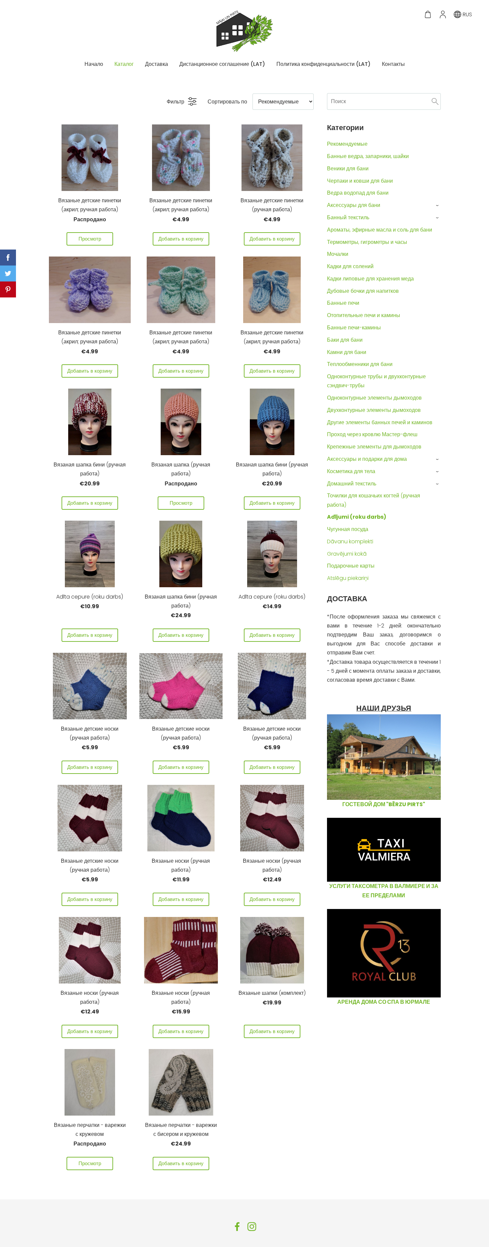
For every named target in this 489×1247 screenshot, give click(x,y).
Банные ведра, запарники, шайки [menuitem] (368, 156)
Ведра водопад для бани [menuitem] (358, 193)
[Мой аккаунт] (442, 14)
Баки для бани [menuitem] (345, 340)
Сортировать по (227, 101)
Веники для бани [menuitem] (348, 168)
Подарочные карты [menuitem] (351, 566)
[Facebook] (237, 1226)
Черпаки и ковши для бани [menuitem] (360, 181)
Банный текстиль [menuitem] (348, 217)
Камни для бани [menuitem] (346, 352)
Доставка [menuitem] (156, 64)
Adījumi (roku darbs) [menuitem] (356, 517)
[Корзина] (427, 14)
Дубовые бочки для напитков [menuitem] (363, 291)
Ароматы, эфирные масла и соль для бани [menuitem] (379, 230)
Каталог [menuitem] (124, 64)
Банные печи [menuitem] (343, 303)
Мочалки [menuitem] (337, 254)
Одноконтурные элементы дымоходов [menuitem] (374, 398)
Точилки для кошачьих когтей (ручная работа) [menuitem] (373, 500)
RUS (466, 14)
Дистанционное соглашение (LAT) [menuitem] (222, 64)
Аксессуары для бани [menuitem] (353, 205)
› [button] (437, 205)
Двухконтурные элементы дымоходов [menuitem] (374, 410)
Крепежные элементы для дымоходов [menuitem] (374, 446)
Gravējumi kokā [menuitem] (347, 554)
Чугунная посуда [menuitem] (347, 529)
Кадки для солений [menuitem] (350, 266)
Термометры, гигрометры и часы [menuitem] (367, 242)
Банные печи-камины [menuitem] (354, 327)
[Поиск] (435, 101)
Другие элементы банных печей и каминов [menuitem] (379, 422)
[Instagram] (251, 1226)
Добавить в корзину (181, 238)
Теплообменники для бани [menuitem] (360, 364)
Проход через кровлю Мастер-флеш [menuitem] (372, 434)
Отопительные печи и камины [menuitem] (363, 315)
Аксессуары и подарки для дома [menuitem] (367, 459)
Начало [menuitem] (93, 64)
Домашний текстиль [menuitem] (351, 483)
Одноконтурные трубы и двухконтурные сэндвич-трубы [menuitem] (376, 381)
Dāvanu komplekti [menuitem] (350, 541)
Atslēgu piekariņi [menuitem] (348, 578)
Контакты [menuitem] (393, 64)
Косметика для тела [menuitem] (351, 471)
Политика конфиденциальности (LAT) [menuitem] (323, 64)
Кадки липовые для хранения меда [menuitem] (370, 278)
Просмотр (90, 238)
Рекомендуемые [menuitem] (347, 144)
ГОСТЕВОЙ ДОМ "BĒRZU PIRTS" (383, 804)
